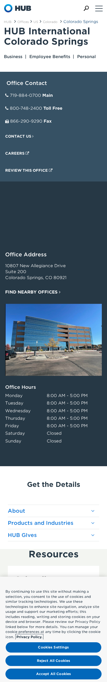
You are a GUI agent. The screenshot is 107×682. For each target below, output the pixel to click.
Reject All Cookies (53, 661)
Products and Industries (40, 523)
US (36, 22)
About (16, 511)
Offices (23, 22)
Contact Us (18, 136)
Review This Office (27, 170)
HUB (7, 22)
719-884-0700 (25, 95)
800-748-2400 (26, 108)
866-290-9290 (26, 121)
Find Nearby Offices (32, 292)
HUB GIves (22, 535)
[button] (86, 8)
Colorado (50, 22)
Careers (15, 153)
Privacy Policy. (29, 637)
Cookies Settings (53, 647)
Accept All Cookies (53, 674)
